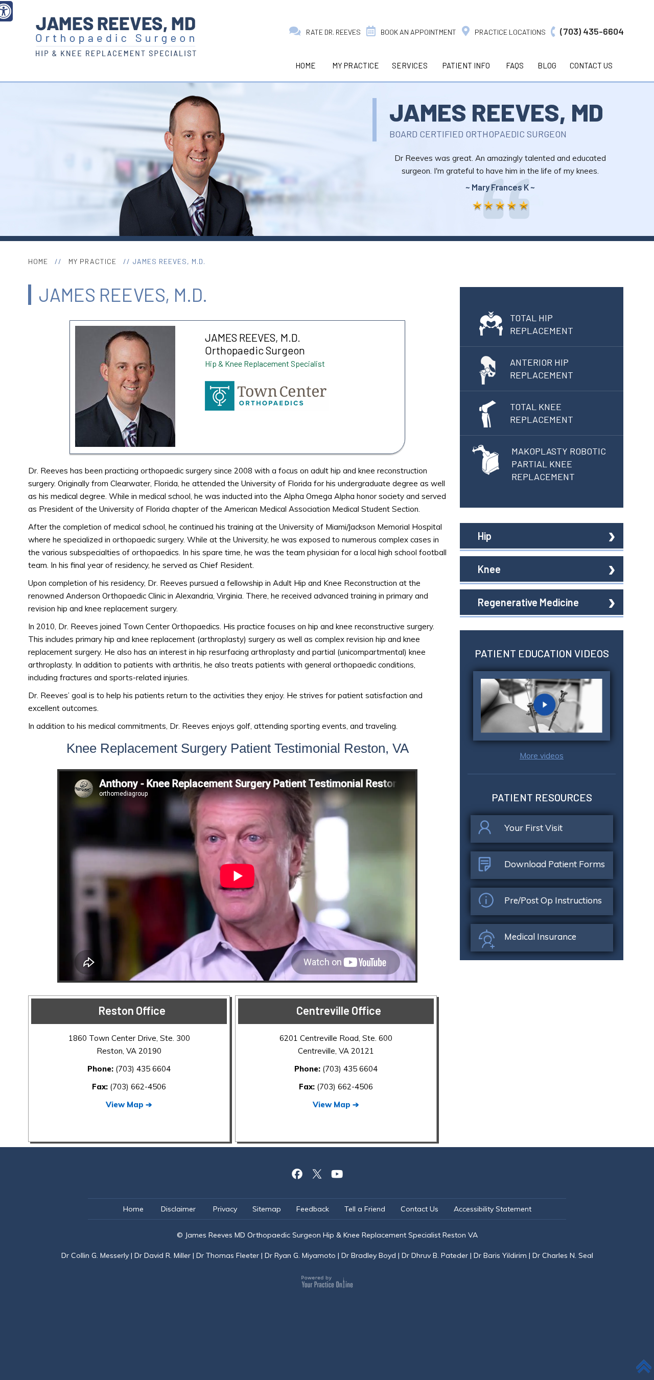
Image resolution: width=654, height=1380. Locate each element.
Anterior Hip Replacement (541, 368)
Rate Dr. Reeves (333, 32)
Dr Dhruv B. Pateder (435, 1255)
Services (410, 65)
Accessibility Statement (492, 1209)
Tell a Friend (364, 1209)
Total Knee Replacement (541, 413)
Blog (547, 65)
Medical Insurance (540, 936)
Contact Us (591, 65)
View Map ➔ (129, 1104)
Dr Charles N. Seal (562, 1255)
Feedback (312, 1209)
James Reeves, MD (496, 112)
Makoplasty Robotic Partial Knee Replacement (558, 463)
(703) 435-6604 (592, 31)
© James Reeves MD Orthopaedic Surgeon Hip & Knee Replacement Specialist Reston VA (327, 1235)
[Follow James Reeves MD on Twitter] (317, 1172)
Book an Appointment (418, 32)
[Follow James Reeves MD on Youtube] (337, 1172)
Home (305, 65)
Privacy (225, 1209)
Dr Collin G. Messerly (95, 1255)
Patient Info (466, 65)
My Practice (355, 65)
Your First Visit (533, 827)
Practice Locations (510, 32)
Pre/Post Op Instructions (553, 900)
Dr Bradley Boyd (368, 1255)
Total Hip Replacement (541, 324)
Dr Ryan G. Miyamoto (300, 1255)
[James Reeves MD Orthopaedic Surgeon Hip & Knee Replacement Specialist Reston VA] (115, 36)
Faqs (515, 65)
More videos (542, 755)
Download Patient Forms (554, 864)
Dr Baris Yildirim (500, 1255)
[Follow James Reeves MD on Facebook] (297, 1172)
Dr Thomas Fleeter (227, 1255)
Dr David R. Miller (162, 1255)
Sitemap (266, 1209)
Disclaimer (179, 1209)
